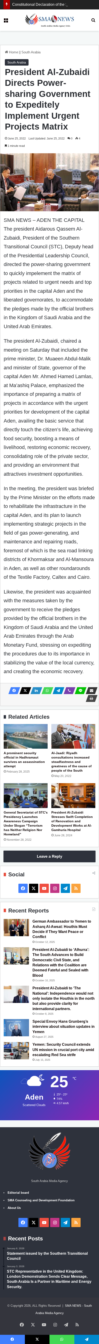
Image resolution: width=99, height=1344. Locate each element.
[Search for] (93, 22)
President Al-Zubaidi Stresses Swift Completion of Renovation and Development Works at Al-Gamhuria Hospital (72, 821)
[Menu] (5, 22)
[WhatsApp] (46, 690)
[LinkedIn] (35, 690)
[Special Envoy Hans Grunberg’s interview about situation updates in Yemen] (16, 1027)
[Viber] (68, 690)
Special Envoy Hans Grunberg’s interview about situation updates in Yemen (63, 1027)
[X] (24, 690)
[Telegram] (57, 690)
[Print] (90, 698)
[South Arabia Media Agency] (49, 20)
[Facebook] (12, 690)
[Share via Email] (90, 690)
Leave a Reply (49, 856)
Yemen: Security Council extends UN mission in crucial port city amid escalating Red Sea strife (63, 1050)
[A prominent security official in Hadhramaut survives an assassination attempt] (26, 736)
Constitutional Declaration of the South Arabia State (54, 4)
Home (13, 52)
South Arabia (31, 52)
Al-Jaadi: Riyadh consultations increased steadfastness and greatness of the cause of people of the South (71, 761)
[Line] (79, 690)
